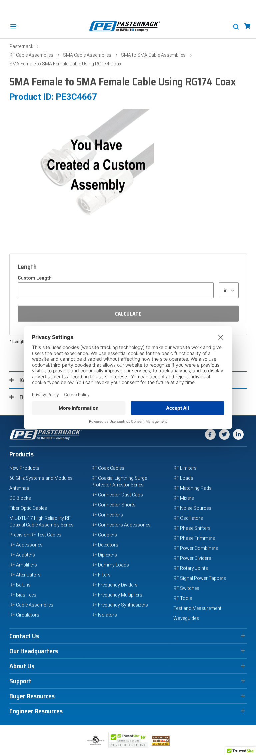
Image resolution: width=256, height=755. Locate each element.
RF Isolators (104, 615)
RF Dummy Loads (110, 565)
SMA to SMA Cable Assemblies (153, 55)
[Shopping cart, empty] (247, 26)
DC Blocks (20, 498)
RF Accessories (26, 544)
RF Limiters (185, 468)
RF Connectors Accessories (121, 524)
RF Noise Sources (192, 508)
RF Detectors (104, 544)
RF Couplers (104, 534)
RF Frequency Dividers (114, 585)
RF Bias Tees (22, 595)
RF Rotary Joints (190, 568)
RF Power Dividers (192, 558)
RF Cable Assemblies (31, 55)
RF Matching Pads (192, 488)
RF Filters (101, 575)
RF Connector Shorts (113, 504)
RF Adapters (22, 554)
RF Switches (186, 588)
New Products (24, 468)
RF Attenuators (25, 575)
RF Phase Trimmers (194, 538)
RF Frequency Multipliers (116, 595)
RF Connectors (107, 514)
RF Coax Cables (107, 468)
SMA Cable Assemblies (87, 55)
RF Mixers (183, 498)
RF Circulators (24, 615)
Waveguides (186, 618)
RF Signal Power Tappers (199, 578)
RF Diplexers (104, 554)
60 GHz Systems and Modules (41, 478)
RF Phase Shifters (192, 528)
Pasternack (21, 46)
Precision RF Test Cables (35, 534)
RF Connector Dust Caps (117, 494)
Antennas (19, 488)
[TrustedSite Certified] (128, 740)
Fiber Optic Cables (28, 508)
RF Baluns (20, 585)
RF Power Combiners (195, 548)
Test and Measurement (197, 608)
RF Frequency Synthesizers (119, 605)
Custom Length (35, 278)
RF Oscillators (188, 518)
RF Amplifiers (23, 565)
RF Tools (182, 598)
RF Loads (183, 478)
